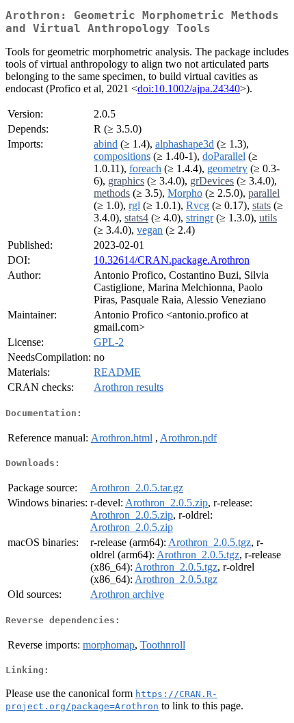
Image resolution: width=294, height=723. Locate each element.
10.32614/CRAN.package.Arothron (172, 260)
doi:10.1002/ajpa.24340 (188, 88)
